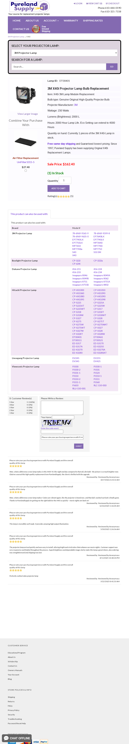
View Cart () (95, 3)
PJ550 (75, 376)
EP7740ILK (78, 239)
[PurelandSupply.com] (30, 8)
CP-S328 (98, 318)
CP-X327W (78, 330)
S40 (74, 252)
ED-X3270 (77, 349)
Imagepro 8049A (102, 275)
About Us (12, 657)
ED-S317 (76, 343)
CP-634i (76, 263)
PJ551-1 (76, 382)
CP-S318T (99, 312)
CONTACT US (21, 28)
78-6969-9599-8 (102, 233)
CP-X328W (99, 334)
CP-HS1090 (99, 293)
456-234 (98, 272)
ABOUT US (32, 20)
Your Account (13, 674)
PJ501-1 (76, 372)
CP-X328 (98, 330)
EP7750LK (77, 242)
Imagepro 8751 (79, 281)
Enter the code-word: (50, 428)
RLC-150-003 (100, 385)
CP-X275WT (78, 327)
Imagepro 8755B (80, 284)
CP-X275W (78, 324)
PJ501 (97, 369)
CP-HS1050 (99, 290)
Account (50, 20)
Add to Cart (58, 188)
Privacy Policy (13, 710)
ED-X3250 (99, 346)
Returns (11, 701)
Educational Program (16, 653)
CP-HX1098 (99, 299)
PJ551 (97, 379)
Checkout (114, 3)
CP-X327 (98, 327)
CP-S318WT (100, 315)
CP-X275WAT (101, 324)
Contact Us (12, 666)
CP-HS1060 (78, 293)
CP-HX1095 (78, 299)
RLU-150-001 (79, 388)
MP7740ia (77, 249)
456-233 (76, 272)
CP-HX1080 (78, 296)
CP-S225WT (78, 309)
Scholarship (13, 661)
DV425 (97, 361)
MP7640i (98, 242)
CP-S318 (76, 312)
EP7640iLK (99, 236)
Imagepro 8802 (101, 284)
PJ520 (97, 372)
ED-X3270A (99, 349)
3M (76, 105)
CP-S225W (99, 305)
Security (11, 714)
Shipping (11, 697)
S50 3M (97, 252)
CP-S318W (77, 315)
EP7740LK (99, 239)
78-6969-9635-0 (80, 236)
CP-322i (76, 260)
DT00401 (77, 337)
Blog (10, 679)
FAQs (10, 706)
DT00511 (77, 340)
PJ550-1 (98, 376)
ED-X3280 (77, 352)
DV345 (75, 361)
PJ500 (75, 366)
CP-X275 (76, 321)
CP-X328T (77, 334)
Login (79, 3)
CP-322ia (98, 260)
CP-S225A (99, 302)
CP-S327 (76, 318)
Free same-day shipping (62, 143)
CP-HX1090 (99, 296)
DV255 (97, 358)
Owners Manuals (15, 670)
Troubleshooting (15, 719)
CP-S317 (98, 309)
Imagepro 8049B (80, 278)
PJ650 (75, 385)
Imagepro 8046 (79, 275)
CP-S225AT (78, 305)
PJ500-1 (98, 366)
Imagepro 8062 (101, 278)
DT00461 (98, 337)
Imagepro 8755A (102, 281)
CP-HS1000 (78, 290)
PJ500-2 (76, 369)
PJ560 (97, 382)
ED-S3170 (99, 343)
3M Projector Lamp (16, 36)
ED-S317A (77, 346)
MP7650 (76, 245)
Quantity (53, 180)
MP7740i (98, 245)
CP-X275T (99, 321)
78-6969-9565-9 (80, 233)
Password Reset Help (17, 723)
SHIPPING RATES (93, 20)
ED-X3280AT (100, 352)
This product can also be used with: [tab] (29, 213)
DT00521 (98, 340)
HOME (17, 20)
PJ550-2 (76, 379)
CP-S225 (76, 302)
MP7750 (98, 249)
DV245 (75, 358)
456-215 (76, 269)
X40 (74, 255)
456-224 (98, 269)
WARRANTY (71, 20)
